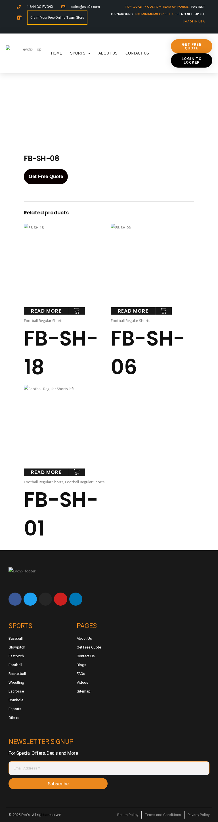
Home (56, 53)
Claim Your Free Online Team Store (57, 18)
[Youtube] (60, 599)
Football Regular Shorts (43, 320)
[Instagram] (45, 599)
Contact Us (137, 53)
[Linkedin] (75, 599)
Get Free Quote (46, 176)
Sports (77, 53)
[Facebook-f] (15, 599)
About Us (108, 53)
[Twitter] (30, 599)
